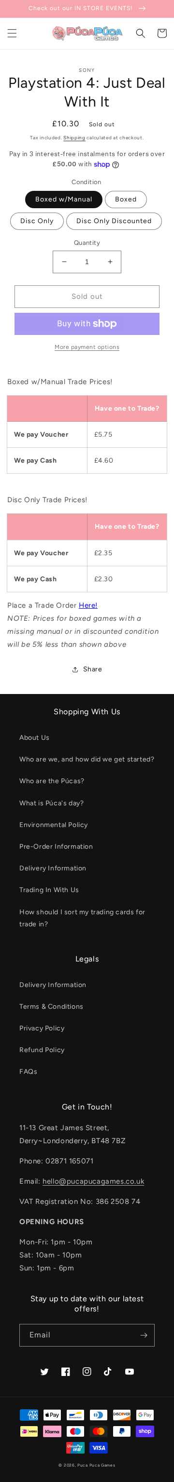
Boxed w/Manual (63, 199)
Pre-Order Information (56, 846)
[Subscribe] (143, 1335)
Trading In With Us (49, 890)
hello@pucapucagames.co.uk (93, 1181)
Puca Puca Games (96, 1465)
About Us (34, 738)
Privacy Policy (41, 1028)
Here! (88, 605)
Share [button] (92, 669)
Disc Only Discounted (114, 221)
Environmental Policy (53, 825)
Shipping (74, 137)
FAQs (28, 1072)
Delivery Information (53, 868)
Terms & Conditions (51, 1006)
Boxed (126, 199)
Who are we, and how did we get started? (86, 759)
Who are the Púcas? (52, 781)
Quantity (87, 242)
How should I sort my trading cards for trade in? (82, 918)
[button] (12, 33)
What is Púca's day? (51, 803)
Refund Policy (42, 1050)
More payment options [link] (87, 347)
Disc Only (37, 221)
